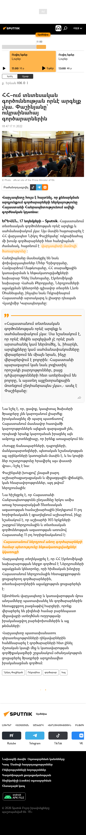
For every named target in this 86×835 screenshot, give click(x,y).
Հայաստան (22, 725)
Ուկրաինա (34, 672)
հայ (64, 672)
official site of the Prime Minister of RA (33, 180)
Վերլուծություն (59, 725)
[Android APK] (14, 796)
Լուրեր (16, 59)
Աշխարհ (38, 725)
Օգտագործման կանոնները (46, 759)
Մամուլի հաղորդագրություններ (31, 764)
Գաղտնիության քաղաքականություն (26, 775)
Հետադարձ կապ (13, 786)
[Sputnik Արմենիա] (12, 30)
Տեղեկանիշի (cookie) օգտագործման (26, 780)
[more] (79, 398)
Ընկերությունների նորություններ (24, 770)
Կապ (5, 764)
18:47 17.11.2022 (12, 126)
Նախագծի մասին (14, 759)
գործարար (51, 672)
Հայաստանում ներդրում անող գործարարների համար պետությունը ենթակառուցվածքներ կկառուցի (42, 546)
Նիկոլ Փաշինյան (13, 672)
